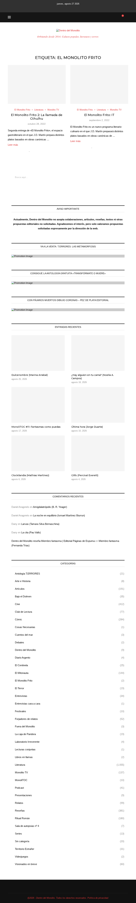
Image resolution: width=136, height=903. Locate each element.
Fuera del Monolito (69, 726)
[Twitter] (59, 8)
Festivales (69, 711)
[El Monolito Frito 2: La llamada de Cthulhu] (37, 84)
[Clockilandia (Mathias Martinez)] (38, 453)
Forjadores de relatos (69, 719)
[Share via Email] (43, 150)
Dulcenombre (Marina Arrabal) (29, 375)
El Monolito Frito (69, 680)
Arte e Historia (69, 581)
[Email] (72, 8)
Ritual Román (69, 818)
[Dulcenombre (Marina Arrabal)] (38, 353)
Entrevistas (69, 695)
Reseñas (69, 810)
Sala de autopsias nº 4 (69, 825)
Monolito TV (69, 772)
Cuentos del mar (69, 634)
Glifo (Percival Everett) (84, 475)
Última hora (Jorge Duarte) (87, 426)
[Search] (126, 17)
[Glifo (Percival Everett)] (98, 453)
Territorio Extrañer (69, 849)
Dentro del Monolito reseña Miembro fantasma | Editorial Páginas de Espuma (53, 541)
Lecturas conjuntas (69, 749)
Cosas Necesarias (69, 627)
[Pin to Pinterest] (40, 150)
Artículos (69, 588)
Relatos (69, 803)
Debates (69, 642)
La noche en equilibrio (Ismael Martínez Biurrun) (59, 515)
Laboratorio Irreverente (69, 741)
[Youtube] (68, 8)
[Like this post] (29, 150)
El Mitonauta (69, 673)
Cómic (69, 619)
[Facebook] (54, 8)
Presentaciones (69, 795)
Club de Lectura (69, 611)
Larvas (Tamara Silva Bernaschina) (40, 523)
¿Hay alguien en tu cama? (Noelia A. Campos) (92, 377)
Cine (69, 604)
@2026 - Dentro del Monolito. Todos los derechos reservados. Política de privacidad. (68, 898)
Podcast (69, 787)
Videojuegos (69, 856)
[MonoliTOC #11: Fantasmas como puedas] (38, 405)
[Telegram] (81, 8)
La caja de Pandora (69, 734)
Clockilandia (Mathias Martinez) (30, 475)
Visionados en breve (69, 864)
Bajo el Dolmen (69, 596)
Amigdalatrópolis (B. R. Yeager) (50, 507)
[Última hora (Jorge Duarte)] (98, 405)
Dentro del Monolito (69, 649)
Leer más (13, 144)
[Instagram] (63, 8)
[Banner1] (68, 256)
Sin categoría (69, 841)
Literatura (69, 764)
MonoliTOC (69, 780)
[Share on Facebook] (33, 150)
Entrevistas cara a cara (69, 703)
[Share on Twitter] (36, 150)
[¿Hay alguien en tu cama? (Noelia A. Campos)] (98, 353)
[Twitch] (77, 8)
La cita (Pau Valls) (31, 532)
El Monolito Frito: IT (99, 115)
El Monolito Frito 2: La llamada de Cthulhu (36, 116)
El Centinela (69, 665)
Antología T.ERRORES (69, 573)
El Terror (69, 688)
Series (69, 833)
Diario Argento (69, 657)
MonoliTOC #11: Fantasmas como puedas (36, 426)
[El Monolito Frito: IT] (99, 84)
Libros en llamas (69, 757)
